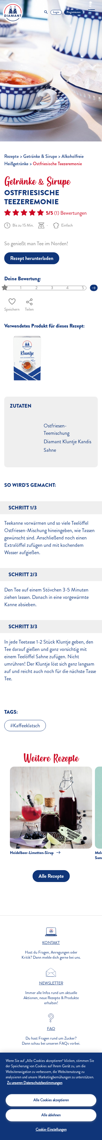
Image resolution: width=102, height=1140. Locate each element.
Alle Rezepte (51, 876)
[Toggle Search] (46, 12)
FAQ (51, 1028)
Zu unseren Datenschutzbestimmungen (34, 1082)
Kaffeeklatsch (26, 725)
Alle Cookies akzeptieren (51, 1100)
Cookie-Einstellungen (51, 1129)
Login (56, 12)
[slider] (5, 288)
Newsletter (51, 983)
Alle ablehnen (51, 1115)
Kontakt (51, 942)
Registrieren (73, 12)
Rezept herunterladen (31, 258)
